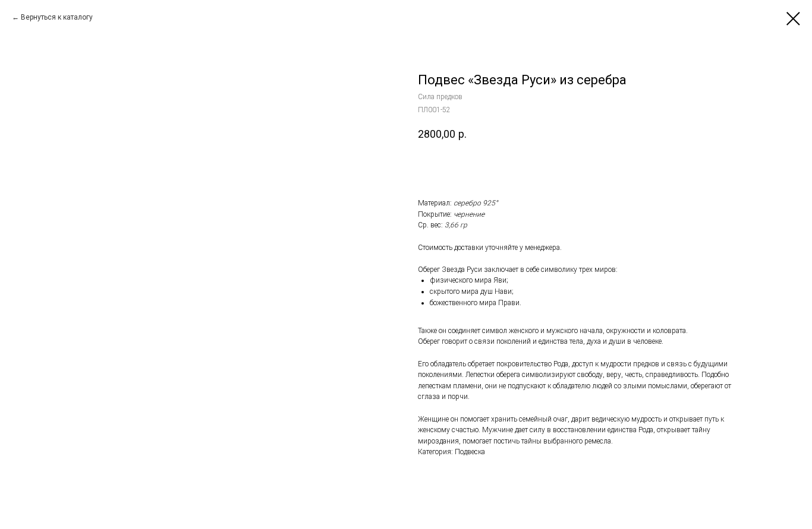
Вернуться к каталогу (57, 17)
